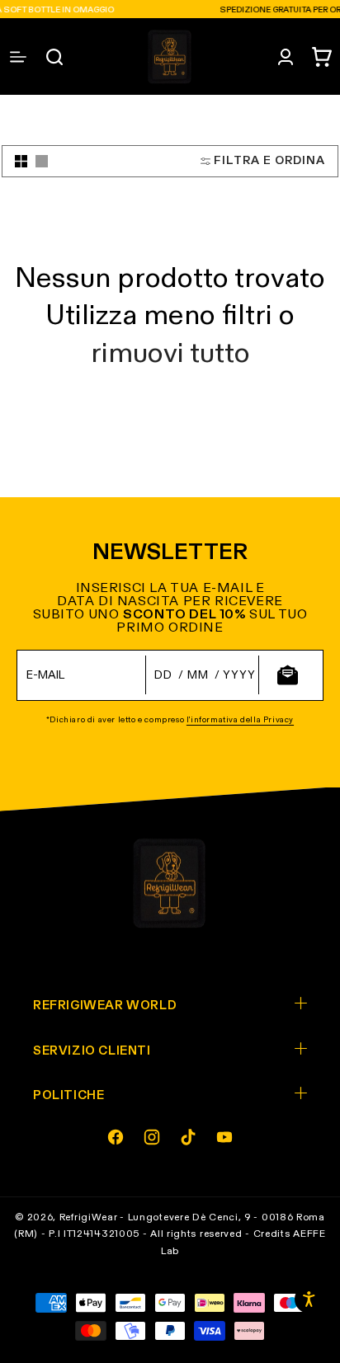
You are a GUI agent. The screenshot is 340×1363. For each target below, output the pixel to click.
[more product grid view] (21, 161)
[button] (322, 57)
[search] (54, 57)
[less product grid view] (41, 161)
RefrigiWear (88, 1218)
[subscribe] (287, 675)
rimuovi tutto (170, 354)
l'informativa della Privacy (240, 720)
